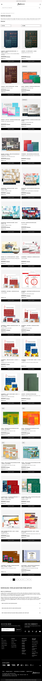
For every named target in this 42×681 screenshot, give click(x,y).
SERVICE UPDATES (4, 643)
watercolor (18, 595)
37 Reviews (28, 158)
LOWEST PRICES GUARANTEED (21, 1)
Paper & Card (8, 13)
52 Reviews (28, 570)
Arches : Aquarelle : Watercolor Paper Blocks (30, 86)
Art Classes (34, 651)
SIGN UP (18, 629)
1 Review (28, 535)
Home (1, 13)
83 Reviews (28, 398)
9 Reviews (28, 90)
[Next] (30, 580)
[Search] (39, 7)
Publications (34, 644)
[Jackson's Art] (21, 4)
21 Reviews (8, 330)
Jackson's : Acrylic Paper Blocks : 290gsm (9, 86)
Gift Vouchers (13, 645)
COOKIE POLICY (29, 671)
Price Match (13, 643)
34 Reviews (8, 227)
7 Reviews (8, 364)
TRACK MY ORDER (4, 645)
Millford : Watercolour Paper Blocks (28, 222)
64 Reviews (8, 158)
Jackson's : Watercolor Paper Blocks (28, 394)
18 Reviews (28, 227)
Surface (4, 13)
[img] (1, 56)
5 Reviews (28, 467)
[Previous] (11, 580)
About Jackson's (35, 641)
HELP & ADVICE (3, 640)
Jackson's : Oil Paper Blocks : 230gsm (28, 51)
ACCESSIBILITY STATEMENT (19, 671)
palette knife (13, 599)
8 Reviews (28, 330)
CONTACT (2, 648)
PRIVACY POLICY (9, 671)
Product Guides (14, 640)
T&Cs (3, 671)
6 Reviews (8, 398)
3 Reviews (8, 90)
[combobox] (19, 7)
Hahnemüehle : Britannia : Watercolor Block (10, 291)
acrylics (22, 595)
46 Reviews (28, 56)
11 (27, 579)
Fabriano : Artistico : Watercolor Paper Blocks (10, 119)
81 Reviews (8, 56)
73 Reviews (8, 124)
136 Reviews (28, 124)
